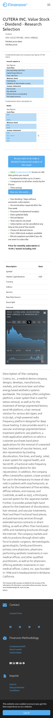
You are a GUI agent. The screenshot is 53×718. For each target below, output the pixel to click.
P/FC (8, 120)
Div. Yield (10, 135)
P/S (8, 141)
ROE (8, 128)
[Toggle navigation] (48, 4)
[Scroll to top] (47, 712)
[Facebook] (11, 627)
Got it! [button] (26, 712)
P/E (8, 133)
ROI (8, 125)
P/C (8, 114)
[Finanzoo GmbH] (16, 5)
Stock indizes (16, 652)
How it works (16, 649)
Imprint (13, 684)
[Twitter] (20, 627)
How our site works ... (20, 191)
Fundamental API (24, 172)
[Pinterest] (30, 627)
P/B (8, 138)
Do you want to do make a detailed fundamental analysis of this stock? (26, 161)
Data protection (17, 687)
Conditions (15, 690)
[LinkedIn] (39, 627)
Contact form (16, 613)
